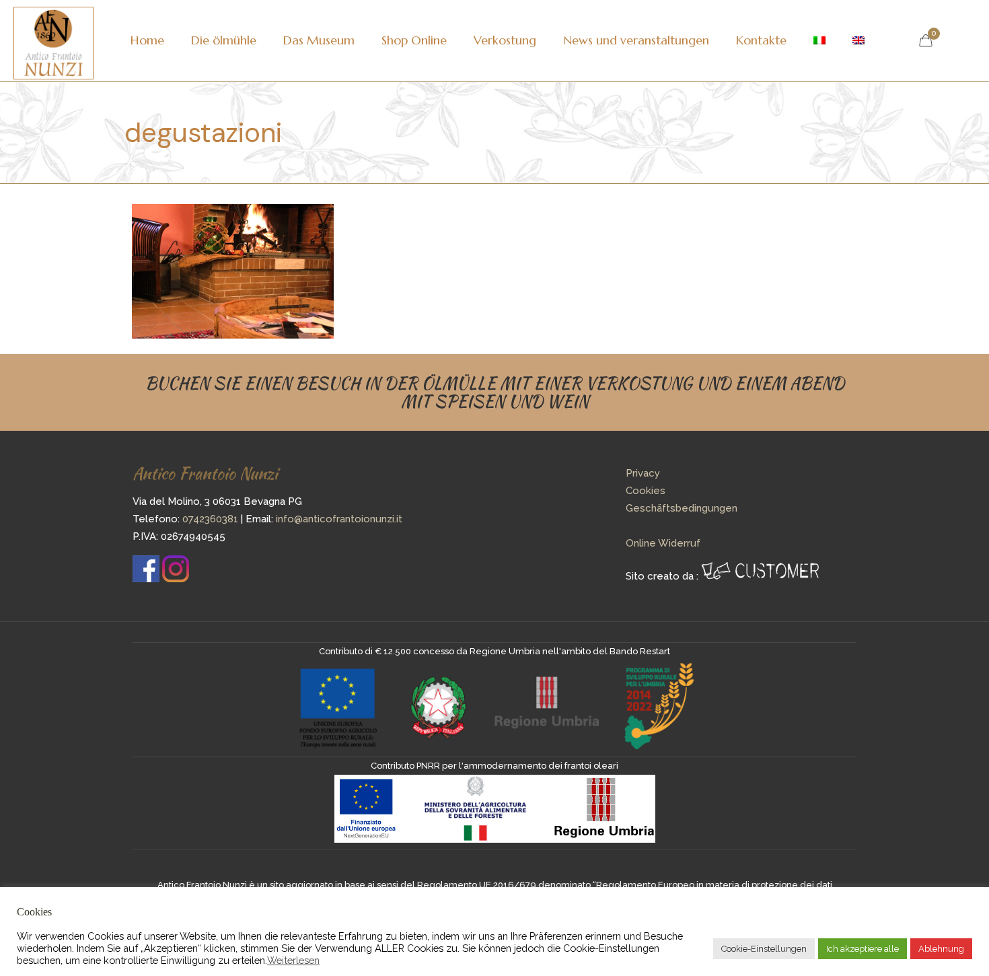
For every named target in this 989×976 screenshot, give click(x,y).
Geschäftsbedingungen (681, 508)
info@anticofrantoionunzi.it (339, 519)
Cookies (645, 491)
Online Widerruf (663, 543)
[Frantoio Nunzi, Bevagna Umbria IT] (53, 40)
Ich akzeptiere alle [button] (862, 949)
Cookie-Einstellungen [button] (764, 949)
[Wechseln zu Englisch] (858, 40)
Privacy (643, 473)
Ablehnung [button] (941, 949)
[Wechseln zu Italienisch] (819, 40)
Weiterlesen (293, 960)
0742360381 (210, 519)
